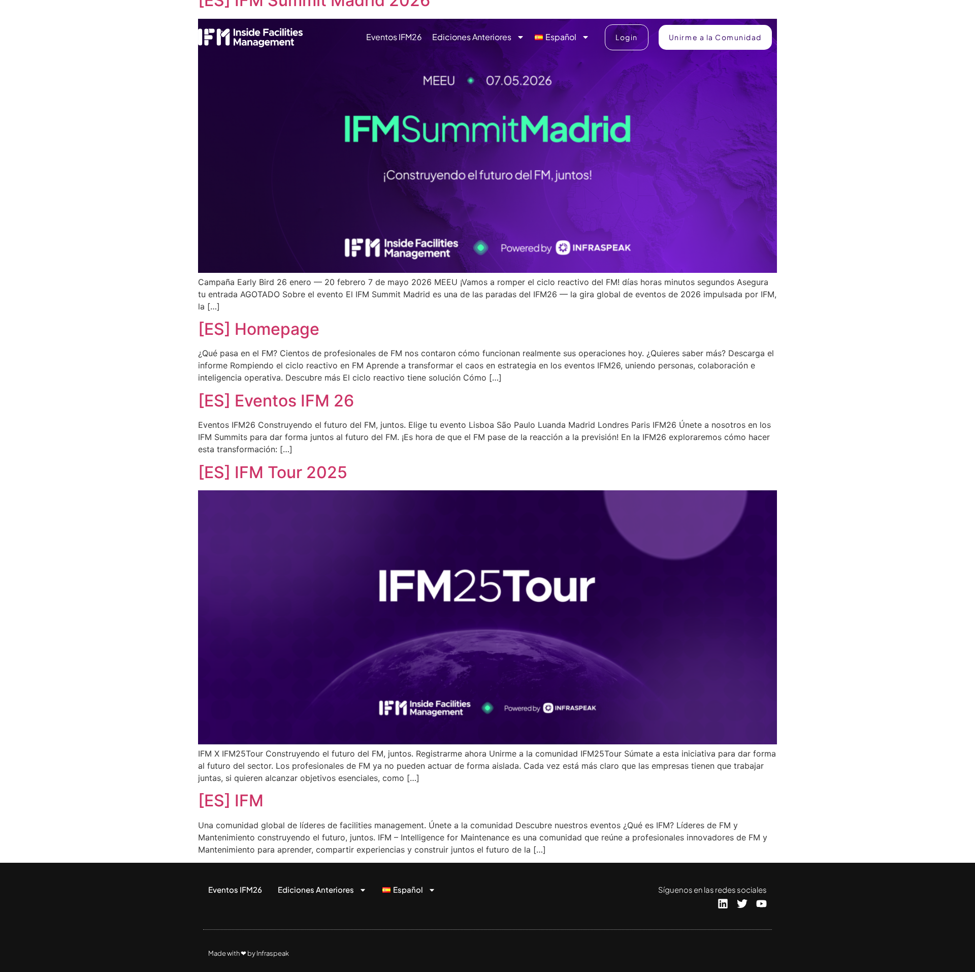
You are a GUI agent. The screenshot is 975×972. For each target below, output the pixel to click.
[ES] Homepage (258, 329)
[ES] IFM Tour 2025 (272, 472)
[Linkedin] (723, 903)
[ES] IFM (231, 800)
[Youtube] (761, 903)
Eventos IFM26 (394, 37)
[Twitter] (742, 903)
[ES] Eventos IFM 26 (276, 401)
